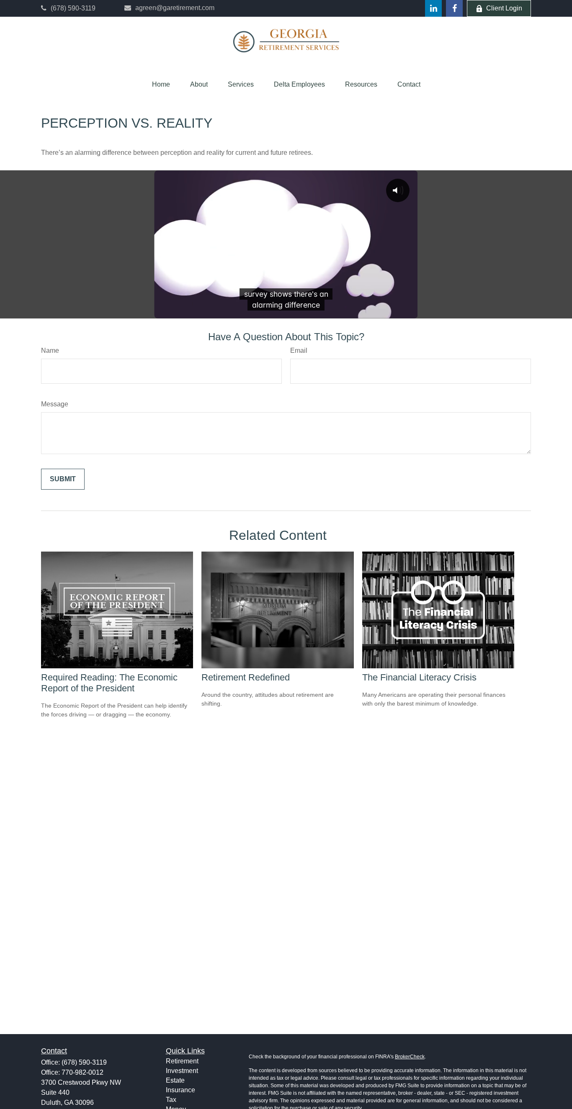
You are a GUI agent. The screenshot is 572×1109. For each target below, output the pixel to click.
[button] (161, 84)
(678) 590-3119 (73, 8)
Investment (182, 1070)
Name (50, 350)
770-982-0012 (82, 1072)
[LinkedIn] (433, 8)
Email (298, 350)
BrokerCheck (410, 1057)
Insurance (180, 1090)
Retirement (182, 1061)
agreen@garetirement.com (174, 7)
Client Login (504, 8)
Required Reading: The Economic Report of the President (109, 682)
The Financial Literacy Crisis (419, 677)
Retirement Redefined (245, 677)
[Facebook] (454, 8)
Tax (171, 1099)
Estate (175, 1080)
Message (54, 404)
